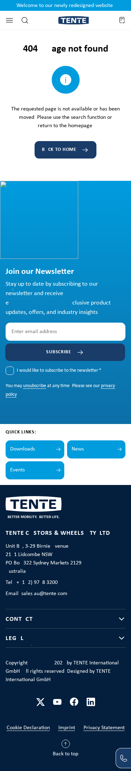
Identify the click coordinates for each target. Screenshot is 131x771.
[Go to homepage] (73, 20)
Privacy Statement (104, 728)
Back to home (59, 149)
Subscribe (58, 352)
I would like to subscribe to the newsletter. (59, 370)
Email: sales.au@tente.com (36, 593)
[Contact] (123, 758)
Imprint (66, 728)
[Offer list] (121, 20)
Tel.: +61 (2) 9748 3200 (32, 582)
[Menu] (9, 20)
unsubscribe (34, 385)
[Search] (25, 20)
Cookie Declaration (28, 728)
